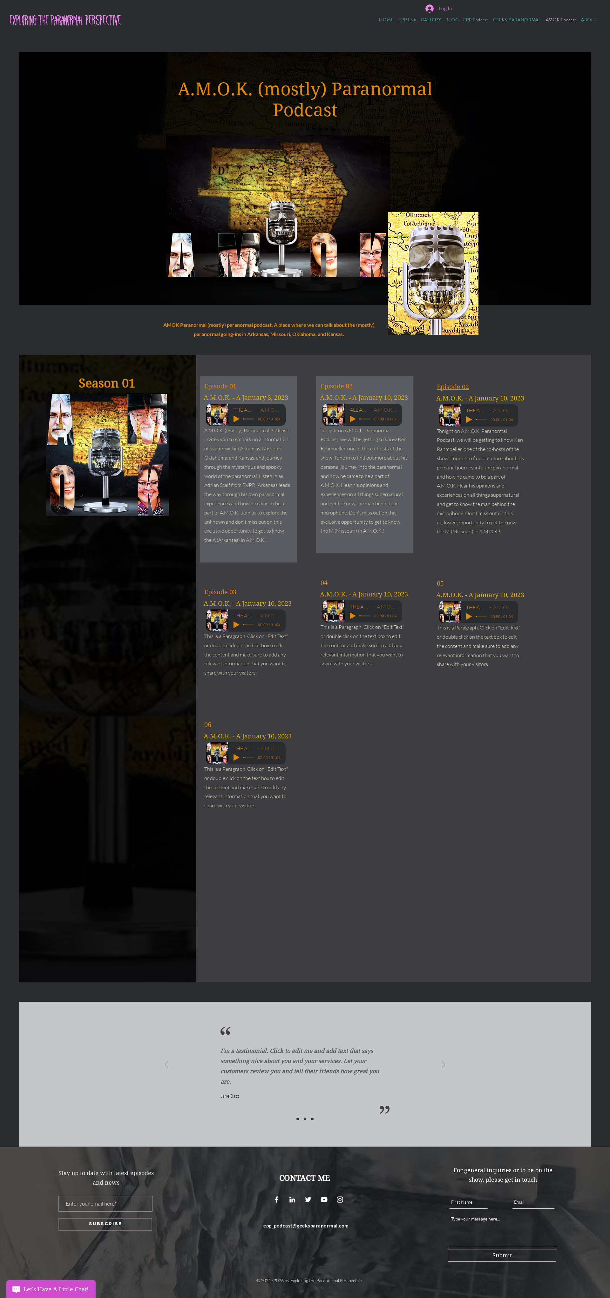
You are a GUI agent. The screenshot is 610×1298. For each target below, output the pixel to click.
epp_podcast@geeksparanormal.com (306, 1225)
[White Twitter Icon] (308, 1199)
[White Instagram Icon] (340, 1199)
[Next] (443, 1065)
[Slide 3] (312, 1119)
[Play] (236, 419)
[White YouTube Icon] (324, 1199)
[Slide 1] (297, 1119)
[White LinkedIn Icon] (292, 1199)
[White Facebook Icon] (276, 1199)
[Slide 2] (305, 1119)
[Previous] (166, 1065)
